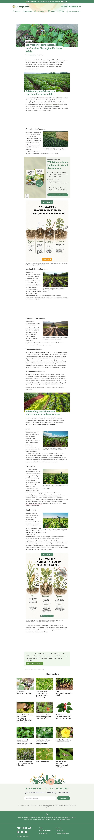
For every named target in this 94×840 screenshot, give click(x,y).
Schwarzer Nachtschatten (53, 104)
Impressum (59, 828)
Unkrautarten (30, 145)
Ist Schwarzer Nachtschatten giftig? (24, 692)
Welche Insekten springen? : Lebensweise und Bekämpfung (62, 764)
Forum (17, 11)
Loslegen (64, 1)
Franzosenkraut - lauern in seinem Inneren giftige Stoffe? (24, 742)
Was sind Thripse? (42, 761)
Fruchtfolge (52, 148)
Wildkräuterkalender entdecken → (34, 663)
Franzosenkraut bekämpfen (34, 503)
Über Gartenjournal (74, 11)
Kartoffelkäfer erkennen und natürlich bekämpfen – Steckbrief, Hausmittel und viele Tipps (25, 718)
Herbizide (36, 328)
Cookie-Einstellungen (62, 833)
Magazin (53, 11)
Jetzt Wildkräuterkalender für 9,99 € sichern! (56, 195)
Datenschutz (60, 830)
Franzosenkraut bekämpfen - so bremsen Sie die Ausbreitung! (41, 694)
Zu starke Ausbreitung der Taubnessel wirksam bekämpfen (25, 763)
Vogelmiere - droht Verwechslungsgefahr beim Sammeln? (43, 716)
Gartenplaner (28, 11)
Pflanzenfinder (40, 11)
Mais (54, 420)
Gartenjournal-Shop (45, 830)
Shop (63, 11)
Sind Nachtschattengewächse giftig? (64, 693)
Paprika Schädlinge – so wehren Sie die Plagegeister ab (43, 742)
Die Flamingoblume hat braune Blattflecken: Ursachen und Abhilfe (64, 716)
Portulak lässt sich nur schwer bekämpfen (63, 741)
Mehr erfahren (65, 820)
